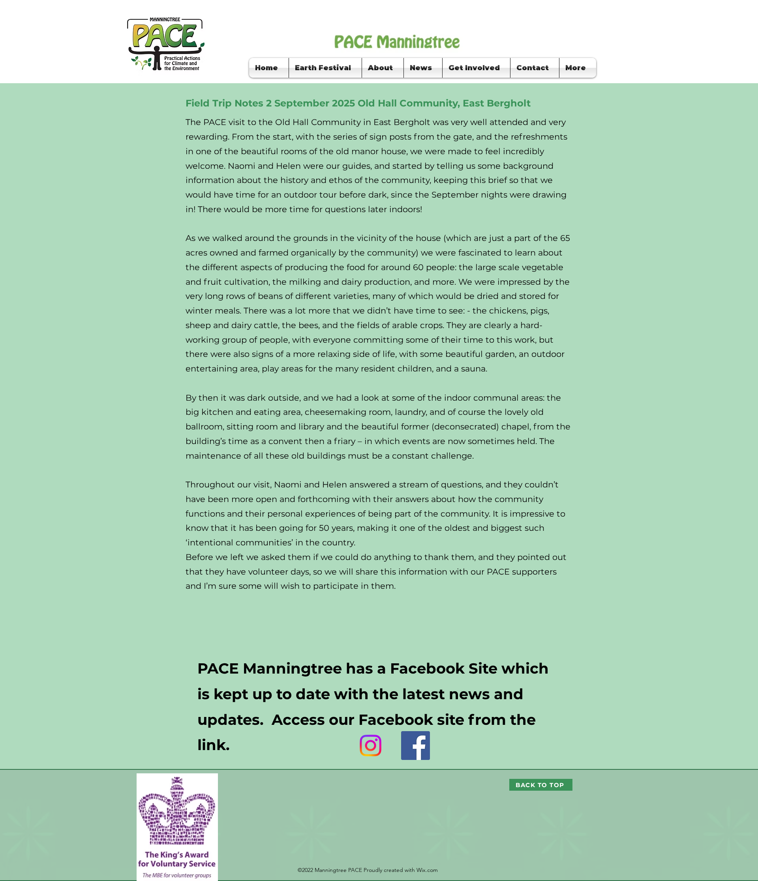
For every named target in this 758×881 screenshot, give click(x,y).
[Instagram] (370, 745)
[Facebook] (415, 745)
